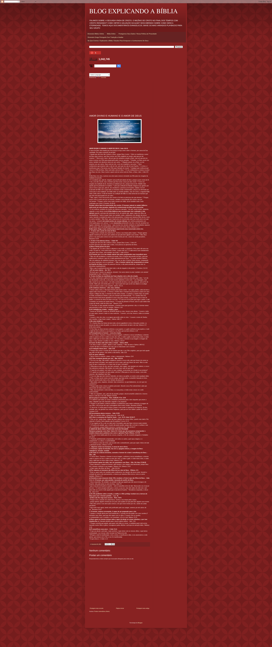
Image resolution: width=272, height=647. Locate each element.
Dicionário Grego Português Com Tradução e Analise (105, 37)
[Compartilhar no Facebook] (112, 544)
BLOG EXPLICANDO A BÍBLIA (133, 11)
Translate (103, 77)
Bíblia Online (111, 34)
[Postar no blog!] (108, 544)
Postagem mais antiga (142, 608)
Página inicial (120, 608)
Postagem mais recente (96, 608)
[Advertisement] (119, 96)
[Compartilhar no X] (110, 544)
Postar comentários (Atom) (102, 611)
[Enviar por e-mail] (106, 544)
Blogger (140, 623)
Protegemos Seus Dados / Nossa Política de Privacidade (138, 34)
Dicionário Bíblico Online (96, 34)
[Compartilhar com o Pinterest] (114, 544)
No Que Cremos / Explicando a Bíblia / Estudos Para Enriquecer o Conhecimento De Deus (118, 41)
